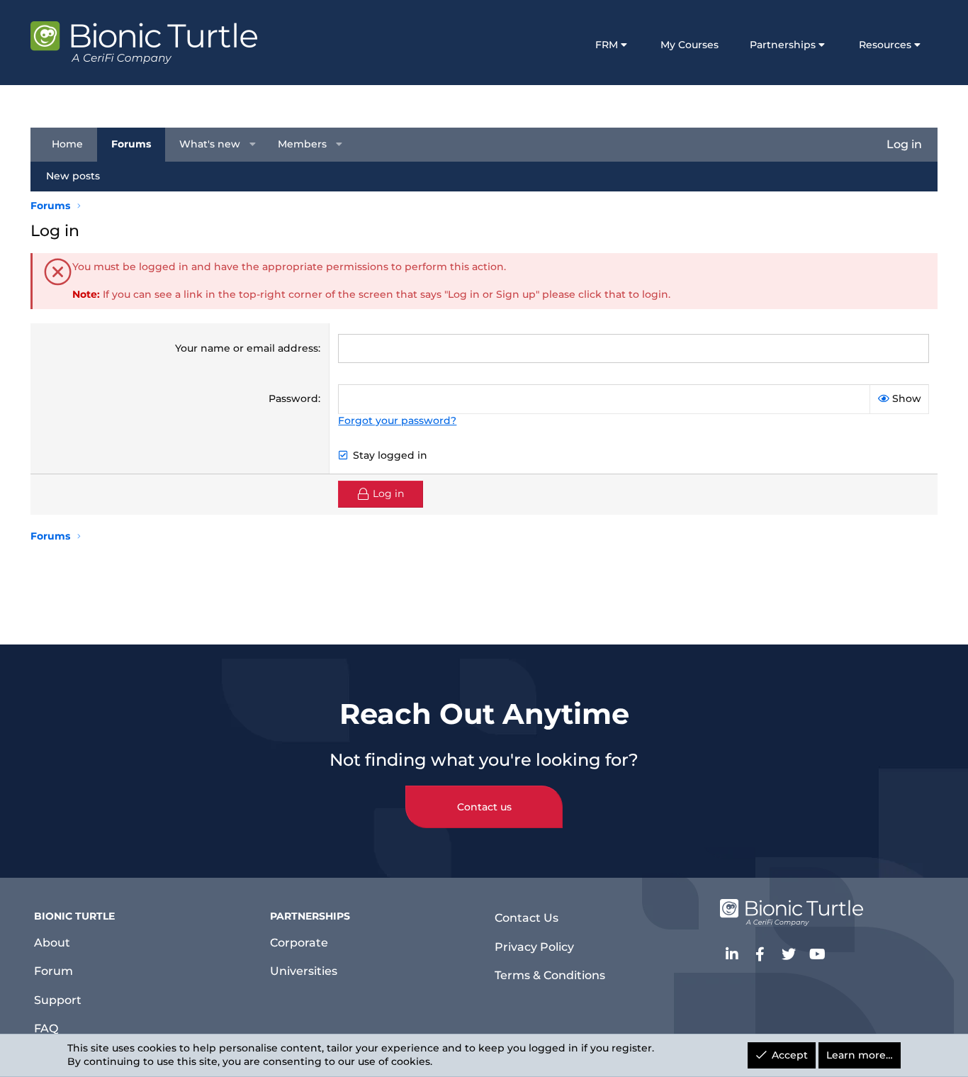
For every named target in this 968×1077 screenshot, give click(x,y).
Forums (131, 144)
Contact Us (526, 918)
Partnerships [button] (783, 44)
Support (57, 1000)
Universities (303, 971)
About (52, 942)
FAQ (46, 1028)
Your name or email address (246, 348)
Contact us (484, 806)
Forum (53, 971)
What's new (209, 144)
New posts (73, 175)
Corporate (299, 942)
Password (293, 398)
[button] (253, 145)
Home (67, 144)
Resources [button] (885, 44)
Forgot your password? (397, 420)
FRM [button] (606, 44)
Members (302, 144)
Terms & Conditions (550, 975)
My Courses (689, 44)
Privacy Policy (534, 947)
